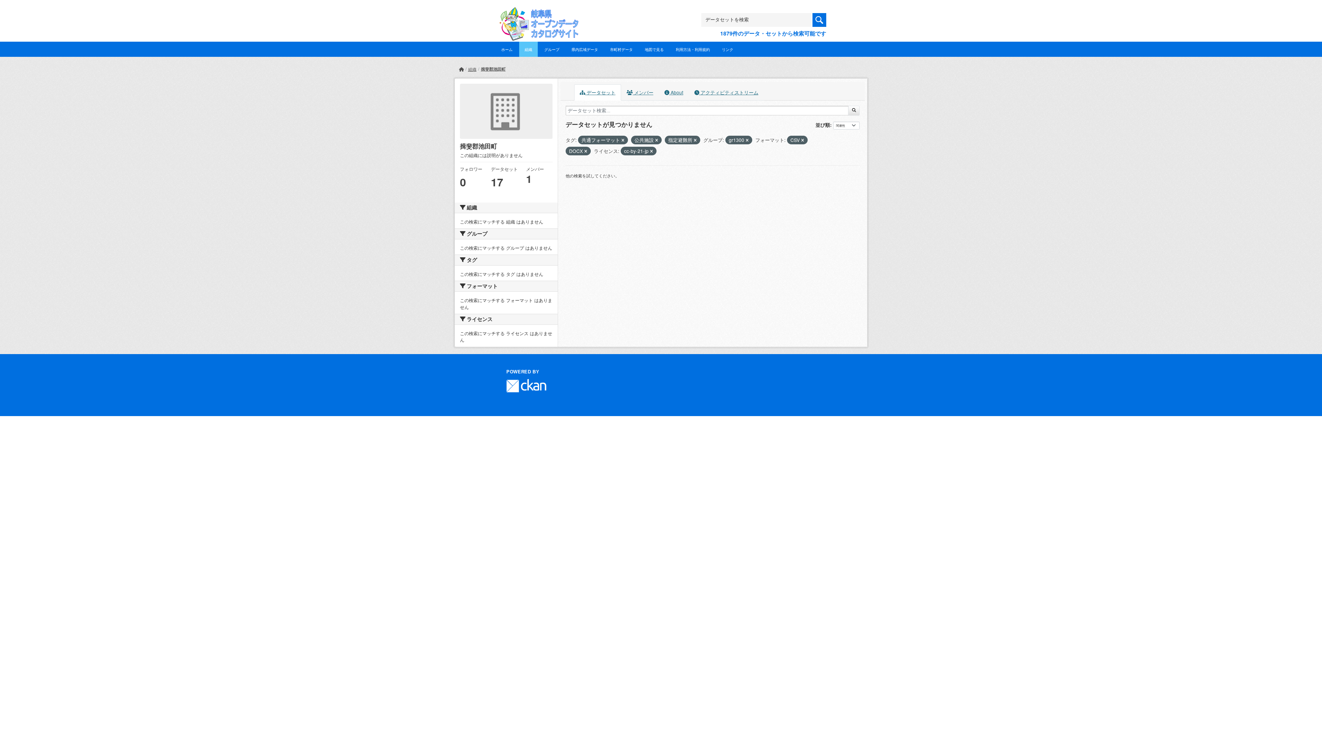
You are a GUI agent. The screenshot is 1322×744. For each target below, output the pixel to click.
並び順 (823, 124)
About (676, 92)
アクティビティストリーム (728, 92)
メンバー (643, 92)
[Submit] (854, 110)
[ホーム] (461, 69)
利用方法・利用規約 (693, 49)
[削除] (623, 140)
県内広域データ (584, 49)
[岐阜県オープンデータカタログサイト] (537, 12)
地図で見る (654, 49)
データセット (600, 92)
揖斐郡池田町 (493, 69)
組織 (528, 49)
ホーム (507, 49)
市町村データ (621, 49)
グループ (551, 49)
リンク (727, 49)
